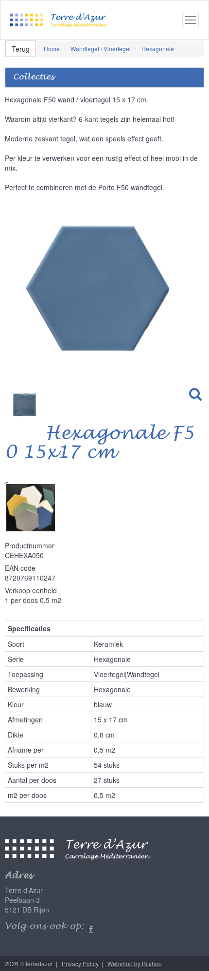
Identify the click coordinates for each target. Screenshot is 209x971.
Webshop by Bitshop (134, 963)
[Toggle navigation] (190, 20)
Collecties (33, 77)
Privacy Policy (80, 963)
